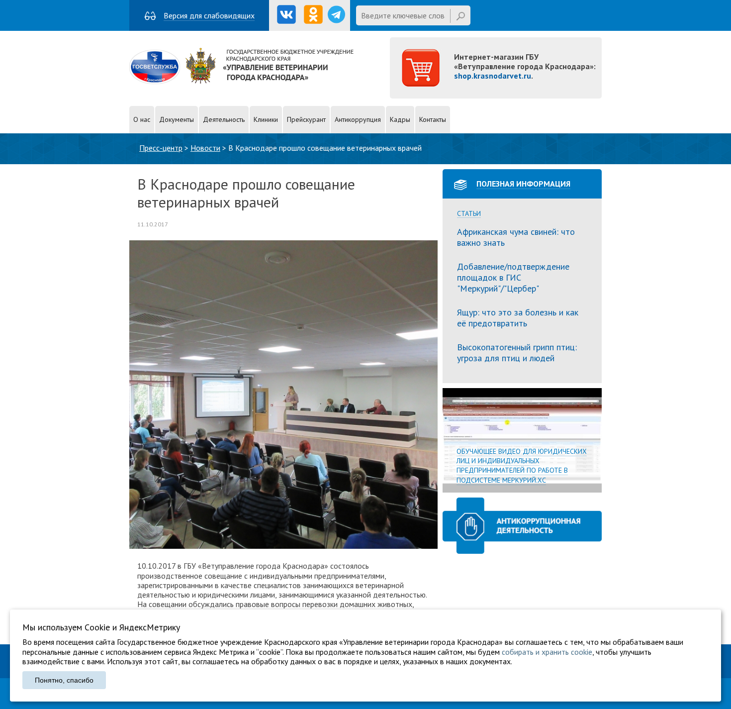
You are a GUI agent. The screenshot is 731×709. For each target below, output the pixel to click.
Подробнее (522, 440)
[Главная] (241, 81)
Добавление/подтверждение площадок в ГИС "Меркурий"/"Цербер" (513, 277)
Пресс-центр (161, 148)
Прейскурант (306, 119)
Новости (205, 148)
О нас (141, 119)
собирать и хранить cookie (547, 652)
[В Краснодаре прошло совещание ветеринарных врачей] (283, 546)
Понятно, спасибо (64, 680)
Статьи (469, 213)
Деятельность (224, 119)
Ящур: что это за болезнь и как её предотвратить (517, 317)
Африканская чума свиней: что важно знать (516, 237)
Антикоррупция (358, 119)
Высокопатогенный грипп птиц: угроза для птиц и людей (517, 352)
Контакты (432, 119)
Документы (176, 119)
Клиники (266, 119)
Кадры (400, 119)
